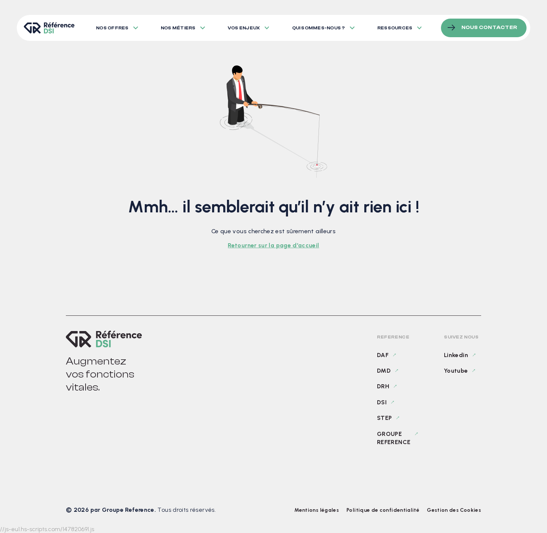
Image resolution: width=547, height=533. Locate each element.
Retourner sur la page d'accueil (273, 245)
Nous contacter (489, 27)
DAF (382, 355)
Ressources (394, 27)
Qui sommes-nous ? (318, 27)
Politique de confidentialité (382, 510)
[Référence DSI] (104, 339)
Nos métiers (178, 27)
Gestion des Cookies (454, 510)
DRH (383, 386)
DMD (384, 370)
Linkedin (456, 355)
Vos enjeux (244, 27)
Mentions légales (316, 510)
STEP (384, 417)
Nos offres (112, 27)
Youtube (456, 370)
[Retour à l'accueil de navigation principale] (49, 28)
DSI (382, 402)
